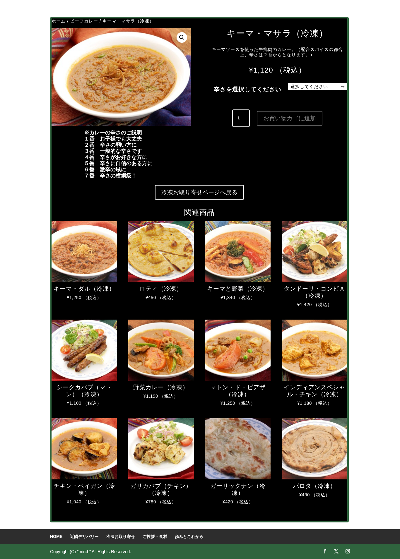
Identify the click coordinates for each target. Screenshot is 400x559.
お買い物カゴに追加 (289, 118)
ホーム (59, 20)
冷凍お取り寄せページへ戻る (199, 192)
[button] (182, 37)
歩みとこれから (189, 536)
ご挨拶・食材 (155, 536)
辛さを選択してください (247, 89)
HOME (56, 536)
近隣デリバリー (84, 536)
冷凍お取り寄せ (120, 536)
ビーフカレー (84, 20)
